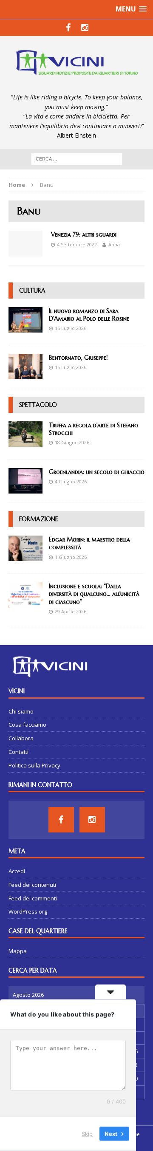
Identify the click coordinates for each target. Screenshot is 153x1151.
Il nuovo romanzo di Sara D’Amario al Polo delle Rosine (89, 314)
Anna (114, 244)
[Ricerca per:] (76, 159)
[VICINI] (76, 64)
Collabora (21, 738)
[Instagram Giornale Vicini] (84, 27)
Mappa (17, 951)
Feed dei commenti (32, 898)
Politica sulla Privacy (34, 765)
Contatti (18, 752)
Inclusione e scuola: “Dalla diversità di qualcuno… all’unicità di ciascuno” (94, 593)
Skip (87, 1133)
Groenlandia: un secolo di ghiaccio (96, 472)
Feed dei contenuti (32, 885)
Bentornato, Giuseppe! (78, 357)
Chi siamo (21, 711)
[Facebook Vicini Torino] (68, 27)
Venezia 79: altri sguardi (83, 234)
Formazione (38, 519)
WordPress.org (27, 911)
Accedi (16, 871)
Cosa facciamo (27, 724)
